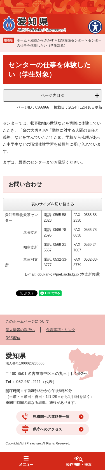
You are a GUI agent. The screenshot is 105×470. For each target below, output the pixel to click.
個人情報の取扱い (20, 330)
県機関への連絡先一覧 (51, 416)
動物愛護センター (71, 40)
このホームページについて (27, 321)
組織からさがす (42, 40)
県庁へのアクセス (47, 429)
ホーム (22, 40)
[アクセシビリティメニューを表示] (95, 27)
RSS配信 (13, 338)
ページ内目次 (52, 95)
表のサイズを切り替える (52, 204)
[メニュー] (26, 461)
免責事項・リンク (60, 330)
